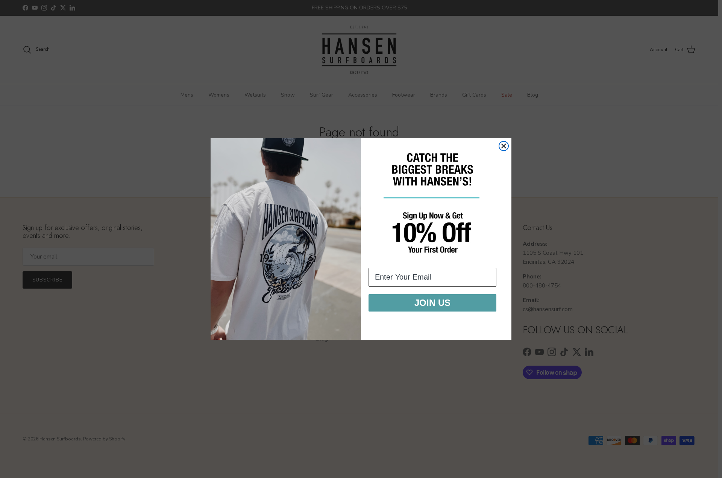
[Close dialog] (503, 146)
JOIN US (432, 303)
